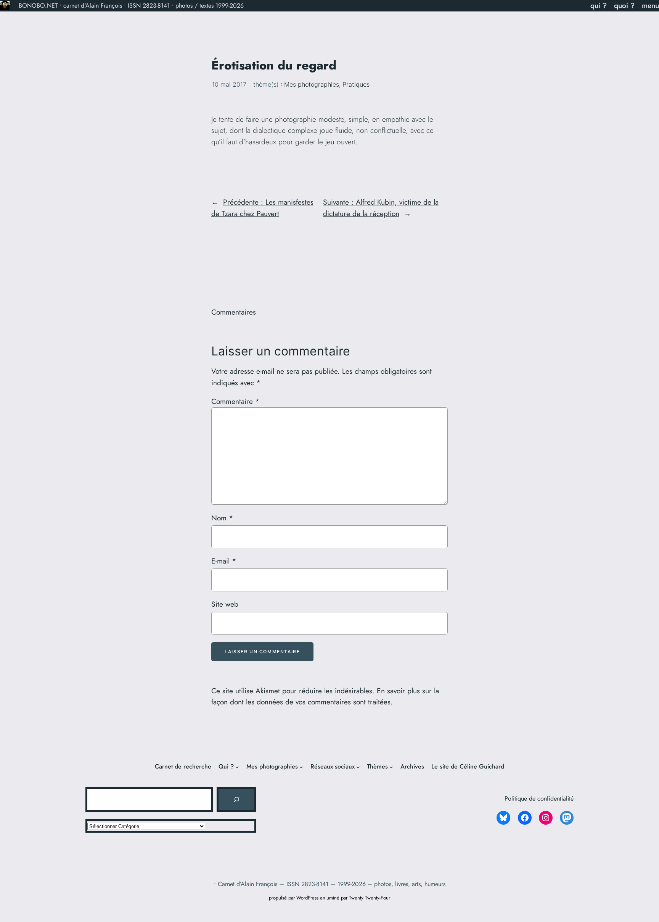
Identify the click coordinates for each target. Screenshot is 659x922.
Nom (222, 517)
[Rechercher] (236, 799)
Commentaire (235, 401)
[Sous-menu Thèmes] (391, 767)
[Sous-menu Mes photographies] (301, 767)
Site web (224, 604)
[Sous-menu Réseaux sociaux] (358, 767)
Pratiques (356, 84)
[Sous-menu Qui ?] (237, 767)
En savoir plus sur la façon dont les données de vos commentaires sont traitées (325, 696)
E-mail (223, 560)
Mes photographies (311, 84)
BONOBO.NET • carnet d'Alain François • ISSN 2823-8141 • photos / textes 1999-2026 (131, 5)
